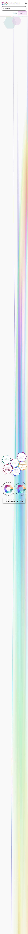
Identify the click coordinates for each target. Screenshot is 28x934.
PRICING (22, 13)
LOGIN (15, 13)
